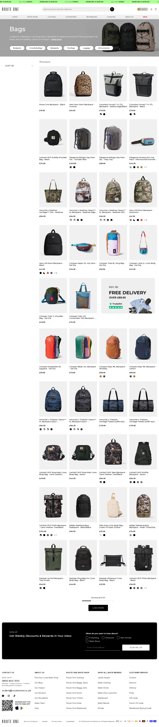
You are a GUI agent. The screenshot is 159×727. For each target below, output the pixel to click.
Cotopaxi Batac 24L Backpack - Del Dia (82, 368)
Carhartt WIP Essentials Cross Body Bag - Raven (83, 473)
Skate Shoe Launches (107, 693)
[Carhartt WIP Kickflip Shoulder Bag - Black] (53, 136)
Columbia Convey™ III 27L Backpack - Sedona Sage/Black (113, 106)
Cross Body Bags (35, 48)
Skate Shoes (32, 17)
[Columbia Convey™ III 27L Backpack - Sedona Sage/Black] (113, 84)
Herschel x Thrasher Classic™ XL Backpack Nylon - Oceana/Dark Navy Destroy (52, 421)
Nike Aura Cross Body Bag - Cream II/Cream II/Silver (111, 526)
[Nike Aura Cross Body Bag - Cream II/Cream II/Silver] (113, 504)
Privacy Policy (57, 721)
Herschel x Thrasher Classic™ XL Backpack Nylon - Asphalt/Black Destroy (82, 421)
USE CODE (17, 2)
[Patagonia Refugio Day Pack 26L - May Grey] (113, 136)
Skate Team (40, 703)
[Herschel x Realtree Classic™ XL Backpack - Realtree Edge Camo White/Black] (83, 189)
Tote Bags (71, 48)
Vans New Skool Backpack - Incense (81, 106)
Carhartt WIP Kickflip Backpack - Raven (138, 473)
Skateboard (91, 17)
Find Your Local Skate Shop (46, 678)
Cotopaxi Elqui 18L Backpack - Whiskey (112, 368)
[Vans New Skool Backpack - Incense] (83, 84)
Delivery (132, 688)
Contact (132, 678)
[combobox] (78, 9)
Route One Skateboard (76, 708)
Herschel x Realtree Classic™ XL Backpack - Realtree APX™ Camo (112, 211)
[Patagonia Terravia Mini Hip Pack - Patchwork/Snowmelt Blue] (143, 136)
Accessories (71, 17)
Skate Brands (103, 703)
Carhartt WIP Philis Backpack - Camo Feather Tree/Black (52, 526)
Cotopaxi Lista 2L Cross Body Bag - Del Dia (142, 264)
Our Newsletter (41, 698)
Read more (57, 39)
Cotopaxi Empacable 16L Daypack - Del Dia (50, 368)
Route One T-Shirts (74, 698)
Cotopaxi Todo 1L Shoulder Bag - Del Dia (51, 317)
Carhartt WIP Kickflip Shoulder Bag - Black (53, 158)
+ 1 (145, 167)
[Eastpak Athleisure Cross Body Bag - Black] (113, 557)
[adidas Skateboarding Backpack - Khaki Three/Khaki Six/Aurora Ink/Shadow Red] (143, 504)
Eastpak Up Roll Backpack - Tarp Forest (51, 579)
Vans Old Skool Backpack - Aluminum (141, 211)
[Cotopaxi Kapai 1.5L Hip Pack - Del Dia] (83, 242)
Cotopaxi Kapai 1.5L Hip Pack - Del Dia (82, 264)
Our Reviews (40, 693)
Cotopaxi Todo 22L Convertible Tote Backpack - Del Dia (82, 317)
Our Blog (38, 683)
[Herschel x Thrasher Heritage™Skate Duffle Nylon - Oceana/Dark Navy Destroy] (113, 399)
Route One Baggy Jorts (76, 688)
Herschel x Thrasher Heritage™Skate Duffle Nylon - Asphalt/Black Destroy (143, 421)
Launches (111, 17)
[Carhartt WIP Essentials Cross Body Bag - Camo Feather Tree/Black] (53, 452)
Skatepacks (54, 48)
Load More (98, 608)
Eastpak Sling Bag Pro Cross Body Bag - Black (82, 579)
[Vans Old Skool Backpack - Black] (53, 242)
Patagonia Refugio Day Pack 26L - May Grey (112, 158)
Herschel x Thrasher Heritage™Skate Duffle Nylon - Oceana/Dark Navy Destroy (113, 421)
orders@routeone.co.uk (16, 691)
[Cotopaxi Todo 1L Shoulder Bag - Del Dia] (53, 295)
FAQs (131, 693)
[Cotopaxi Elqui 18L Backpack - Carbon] (143, 346)
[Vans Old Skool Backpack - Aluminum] (143, 189)
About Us (129, 17)
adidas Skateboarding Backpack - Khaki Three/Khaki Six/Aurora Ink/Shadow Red (143, 526)
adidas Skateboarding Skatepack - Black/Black (80, 526)
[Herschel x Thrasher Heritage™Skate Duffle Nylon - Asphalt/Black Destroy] (143, 399)
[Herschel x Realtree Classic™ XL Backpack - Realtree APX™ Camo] (113, 189)
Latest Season (104, 678)
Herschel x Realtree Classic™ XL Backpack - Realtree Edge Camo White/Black (82, 211)
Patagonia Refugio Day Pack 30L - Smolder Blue (82, 158)
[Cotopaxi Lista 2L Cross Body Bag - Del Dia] (143, 242)
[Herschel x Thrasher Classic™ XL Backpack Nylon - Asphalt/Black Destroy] (83, 399)
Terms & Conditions (31, 721)
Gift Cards (133, 698)
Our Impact (40, 688)
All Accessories (104, 48)
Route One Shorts (74, 693)
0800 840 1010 (10, 681)
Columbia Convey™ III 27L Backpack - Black (141, 106)
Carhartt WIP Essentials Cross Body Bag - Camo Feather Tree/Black (53, 473)
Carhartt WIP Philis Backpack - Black (142, 579)
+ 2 (145, 220)
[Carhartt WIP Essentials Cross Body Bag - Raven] (83, 452)
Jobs (37, 708)
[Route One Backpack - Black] (53, 84)
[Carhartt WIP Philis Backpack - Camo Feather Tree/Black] (53, 504)
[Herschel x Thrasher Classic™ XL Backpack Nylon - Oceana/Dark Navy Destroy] (53, 399)
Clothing (52, 17)
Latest (15, 17)
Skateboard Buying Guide (140, 708)
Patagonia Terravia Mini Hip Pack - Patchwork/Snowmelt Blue (142, 158)
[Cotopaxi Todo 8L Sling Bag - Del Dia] (113, 242)
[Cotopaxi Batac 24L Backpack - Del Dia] (83, 346)
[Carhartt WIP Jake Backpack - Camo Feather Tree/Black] (113, 452)
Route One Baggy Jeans (77, 683)
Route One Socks (73, 703)
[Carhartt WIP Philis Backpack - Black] (143, 557)
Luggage (86, 48)
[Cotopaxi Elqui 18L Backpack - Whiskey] (113, 346)
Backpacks (17, 48)
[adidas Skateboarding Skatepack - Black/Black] (83, 504)
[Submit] (112, 9)
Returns (132, 683)
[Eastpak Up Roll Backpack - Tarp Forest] (53, 557)
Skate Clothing (104, 683)
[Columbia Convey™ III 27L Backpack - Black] (143, 84)
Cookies (44, 721)
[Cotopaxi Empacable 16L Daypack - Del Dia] (53, 346)
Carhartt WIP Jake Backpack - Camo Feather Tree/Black (112, 473)
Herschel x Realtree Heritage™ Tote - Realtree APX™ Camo (51, 211)
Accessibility (70, 721)
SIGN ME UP (136, 647)
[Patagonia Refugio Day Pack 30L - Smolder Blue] (83, 136)
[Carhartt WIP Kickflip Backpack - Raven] (143, 452)
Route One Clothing (75, 678)
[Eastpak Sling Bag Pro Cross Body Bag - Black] (83, 557)
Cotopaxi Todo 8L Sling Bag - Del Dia (112, 264)
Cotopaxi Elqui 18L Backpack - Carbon (142, 368)
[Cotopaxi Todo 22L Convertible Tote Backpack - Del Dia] (83, 295)
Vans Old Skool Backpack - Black (51, 264)
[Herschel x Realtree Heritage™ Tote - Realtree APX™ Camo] (53, 189)
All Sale (101, 708)
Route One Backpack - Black (52, 105)
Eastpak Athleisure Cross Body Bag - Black (110, 579)
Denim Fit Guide (136, 703)
